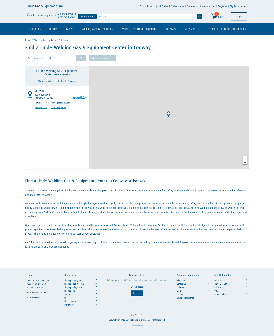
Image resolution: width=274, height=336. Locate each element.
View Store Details (58, 108)
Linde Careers (70, 301)
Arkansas (53, 40)
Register (222, 6)
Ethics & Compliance (185, 298)
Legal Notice (219, 280)
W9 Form (68, 294)
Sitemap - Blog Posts (73, 287)
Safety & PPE (192, 29)
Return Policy (220, 294)
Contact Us (181, 284)
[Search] (199, 16)
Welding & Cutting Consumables (227, 29)
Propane (71, 81)
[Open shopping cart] (214, 17)
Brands (53, 29)
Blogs (179, 291)
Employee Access (137, 325)
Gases (69, 29)
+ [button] (245, 158)
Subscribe (137, 293)
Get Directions (41, 108)
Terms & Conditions (222, 284)
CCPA (216, 291)
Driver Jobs (69, 305)
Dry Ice (61, 81)
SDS (66, 298)
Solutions (192, 6)
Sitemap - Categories (73, 280)
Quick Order (161, 6)
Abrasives (170, 29)
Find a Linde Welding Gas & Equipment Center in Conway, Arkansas (85, 181)
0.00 (220, 17)
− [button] (245, 162)
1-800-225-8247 (34, 298)
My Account (236, 6)
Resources (206, 6)
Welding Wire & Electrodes (97, 29)
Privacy (217, 287)
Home (27, 40)
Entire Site (86, 16)
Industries (181, 287)
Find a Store (146, 6)
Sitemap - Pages (71, 291)
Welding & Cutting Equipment (138, 29)
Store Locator (40, 40)
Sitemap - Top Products (74, 284)
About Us (181, 280)
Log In (238, 16)
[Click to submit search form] (81, 58)
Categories (34, 29)
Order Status (177, 6)
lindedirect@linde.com (36, 293)
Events (180, 294)
